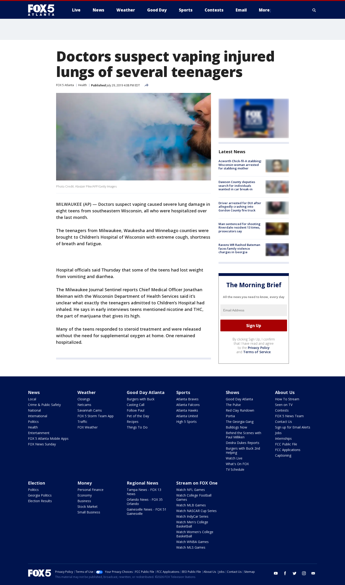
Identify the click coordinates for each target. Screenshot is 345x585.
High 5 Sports (186, 421)
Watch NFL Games (190, 489)
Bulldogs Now (236, 427)
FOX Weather (87, 427)
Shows (232, 392)
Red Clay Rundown (240, 410)
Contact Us (283, 421)
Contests (282, 410)
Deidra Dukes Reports (242, 442)
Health (82, 85)
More (264, 10)
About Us (285, 392)
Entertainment (39, 433)
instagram (304, 573)
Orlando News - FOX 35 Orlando (145, 501)
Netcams (84, 404)
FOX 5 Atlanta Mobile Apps (48, 438)
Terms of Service (257, 352)
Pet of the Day (138, 416)
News (34, 392)
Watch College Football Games (193, 497)
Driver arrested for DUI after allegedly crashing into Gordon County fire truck (239, 206)
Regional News (142, 483)
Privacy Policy (259, 347)
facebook (285, 573)
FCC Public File (286, 444)
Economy (84, 495)
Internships (283, 438)
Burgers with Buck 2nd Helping (243, 450)
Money (84, 483)
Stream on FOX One (197, 483)
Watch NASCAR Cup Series (196, 511)
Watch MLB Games (191, 505)
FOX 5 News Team (289, 416)
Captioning (283, 455)
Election (36, 483)
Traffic (82, 421)
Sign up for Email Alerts (292, 427)
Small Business (88, 512)
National (34, 410)
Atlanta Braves (187, 399)
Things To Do (137, 427)
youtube (276, 573)
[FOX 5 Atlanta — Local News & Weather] (43, 10)
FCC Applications (287, 449)
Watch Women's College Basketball (194, 534)
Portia (230, 416)
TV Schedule (235, 469)
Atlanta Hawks (187, 410)
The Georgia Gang (239, 421)
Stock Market (87, 506)
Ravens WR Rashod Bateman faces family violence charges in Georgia (239, 248)
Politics (33, 421)
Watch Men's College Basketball (192, 524)
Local (32, 399)
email (313, 573)
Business (84, 501)
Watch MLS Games (190, 547)
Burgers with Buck (140, 399)
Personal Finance (90, 489)
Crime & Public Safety (44, 404)
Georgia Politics (40, 495)
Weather (86, 392)
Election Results (40, 501)
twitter (294, 573)
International (37, 416)
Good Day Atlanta (146, 392)
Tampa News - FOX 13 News (144, 491)
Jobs (278, 433)
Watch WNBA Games (192, 541)
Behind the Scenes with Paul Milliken (243, 435)
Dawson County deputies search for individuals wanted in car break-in (236, 185)
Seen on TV (283, 404)
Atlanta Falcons (188, 404)
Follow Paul (135, 410)
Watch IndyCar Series (192, 516)
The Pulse (233, 404)
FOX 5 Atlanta (65, 85)
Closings (83, 399)
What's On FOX (237, 464)
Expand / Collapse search (314, 10)
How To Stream (287, 399)
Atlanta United (187, 416)
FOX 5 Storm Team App (95, 416)
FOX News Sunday (42, 444)
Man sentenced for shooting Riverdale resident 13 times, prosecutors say (239, 227)
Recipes (132, 421)
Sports (183, 392)
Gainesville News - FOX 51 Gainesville (146, 511)
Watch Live (234, 458)
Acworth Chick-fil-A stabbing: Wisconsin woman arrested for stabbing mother (240, 164)
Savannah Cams (89, 410)
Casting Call (135, 404)
